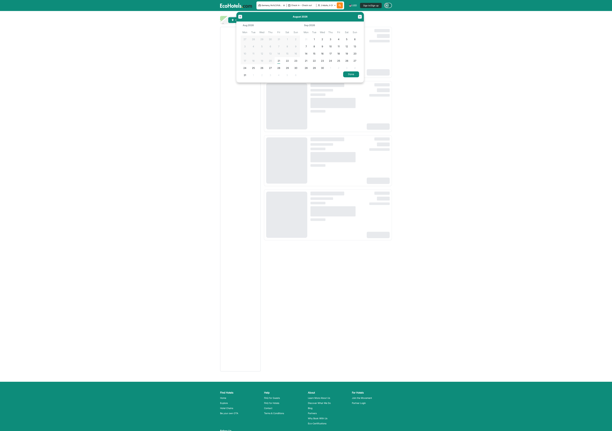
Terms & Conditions (274, 413)
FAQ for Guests (272, 398)
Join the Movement (362, 398)
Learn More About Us (319, 398)
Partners (312, 413)
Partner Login (359, 403)
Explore (224, 403)
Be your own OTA (229, 413)
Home (223, 398)
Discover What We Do (319, 403)
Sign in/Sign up (371, 5)
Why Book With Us (317, 418)
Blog (310, 408)
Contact (268, 408)
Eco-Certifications (317, 423)
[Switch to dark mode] (388, 5)
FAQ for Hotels (271, 403)
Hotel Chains (226, 408)
